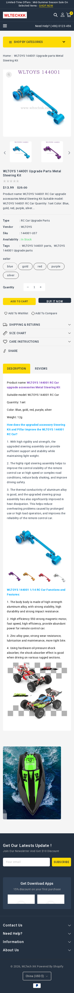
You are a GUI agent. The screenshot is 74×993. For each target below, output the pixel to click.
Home (7, 55)
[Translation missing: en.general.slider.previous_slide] (5, 153)
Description (16, 368)
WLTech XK (29, 966)
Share (13, 350)
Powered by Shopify (50, 966)
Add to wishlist (18, 313)
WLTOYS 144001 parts (36, 245)
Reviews (41, 368)
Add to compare (46, 313)
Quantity (8, 287)
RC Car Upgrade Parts (35, 220)
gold (25, 266)
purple (56, 266)
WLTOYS (26, 226)
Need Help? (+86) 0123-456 (53, 26)
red (40, 266)
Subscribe (61, 862)
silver (11, 275)
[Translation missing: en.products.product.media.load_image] (21, 152)
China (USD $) (35, 976)
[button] (56, 15)
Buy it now (55, 301)
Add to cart (19, 301)
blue (10, 266)
